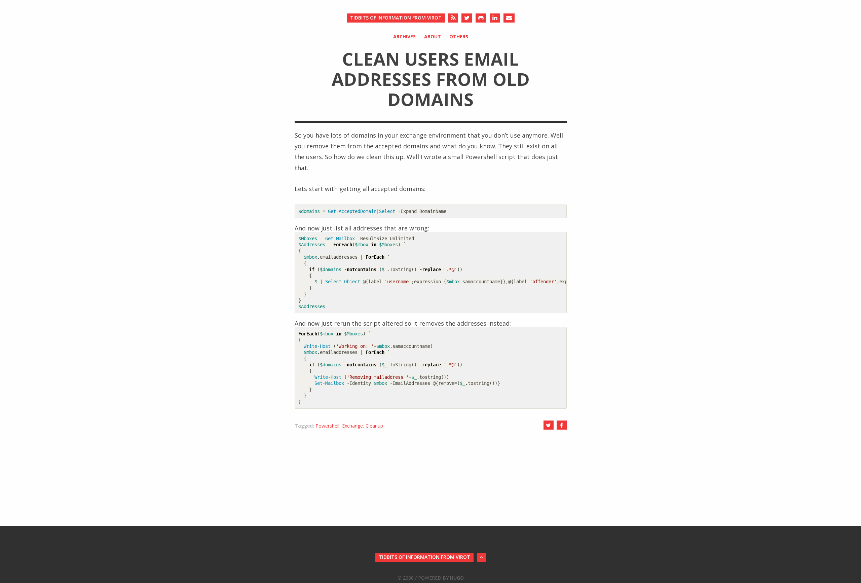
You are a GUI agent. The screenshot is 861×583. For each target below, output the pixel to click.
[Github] (481, 18)
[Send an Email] (509, 18)
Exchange (352, 426)
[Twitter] (466, 18)
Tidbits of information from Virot (396, 17)
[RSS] (453, 18)
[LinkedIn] (495, 18)
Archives (404, 36)
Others (458, 36)
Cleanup (374, 426)
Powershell (327, 426)
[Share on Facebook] (562, 425)
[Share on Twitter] (549, 425)
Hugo (457, 578)
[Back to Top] (481, 557)
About (432, 36)
